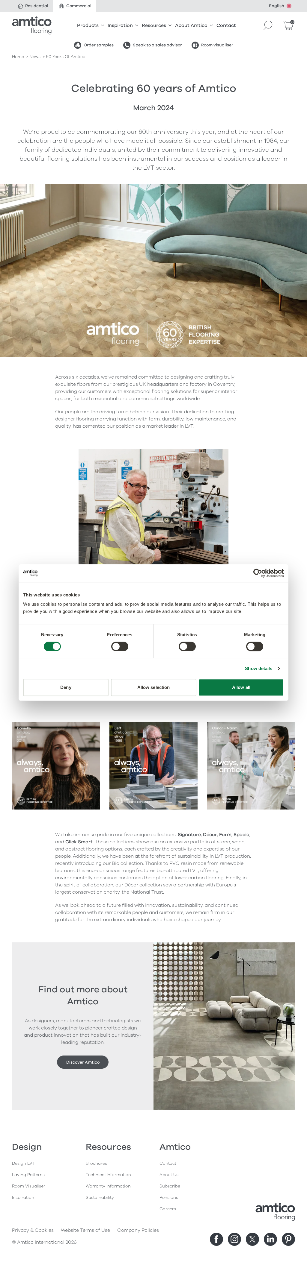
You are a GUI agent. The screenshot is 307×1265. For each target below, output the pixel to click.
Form (225, 834)
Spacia (241, 834)
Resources (154, 25)
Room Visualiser (28, 1186)
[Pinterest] (288, 1239)
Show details (258, 668)
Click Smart (79, 842)
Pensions (168, 1197)
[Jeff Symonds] (153, 766)
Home (18, 57)
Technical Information (108, 1175)
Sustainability (100, 1197)
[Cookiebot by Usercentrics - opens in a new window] (257, 573)
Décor (210, 834)
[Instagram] (234, 1239)
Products (88, 25)
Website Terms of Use (85, 1230)
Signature (189, 834)
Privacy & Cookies (33, 1230)
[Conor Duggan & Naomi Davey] (251, 766)
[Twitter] (252, 1239)
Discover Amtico (83, 1062)
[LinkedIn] (270, 1239)
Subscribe (169, 1186)
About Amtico (191, 25)
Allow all (241, 687)
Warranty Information (108, 1186)
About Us (168, 1175)
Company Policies (138, 1230)
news (34, 57)
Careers (167, 1209)
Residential (36, 6)
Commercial (78, 6)
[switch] (119, 646)
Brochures (96, 1163)
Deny (65, 687)
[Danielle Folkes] (56, 766)
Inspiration (120, 25)
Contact (226, 25)
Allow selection (153, 687)
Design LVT (23, 1163)
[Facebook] (216, 1239)
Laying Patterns (28, 1175)
